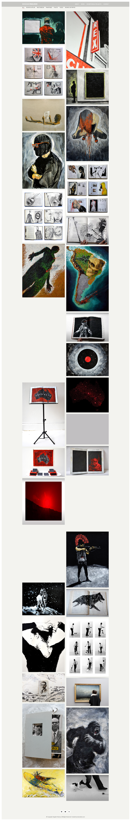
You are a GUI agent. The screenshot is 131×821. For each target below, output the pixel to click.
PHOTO (56, 7)
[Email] (69, 811)
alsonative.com (81, 817)
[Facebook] (61, 811)
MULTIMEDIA (40, 7)
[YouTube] (65, 811)
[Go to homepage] (29, 4)
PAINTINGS (49, 7)
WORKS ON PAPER (70, 7)
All (23, 7)
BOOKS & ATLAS (30, 7)
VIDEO (61, 7)
